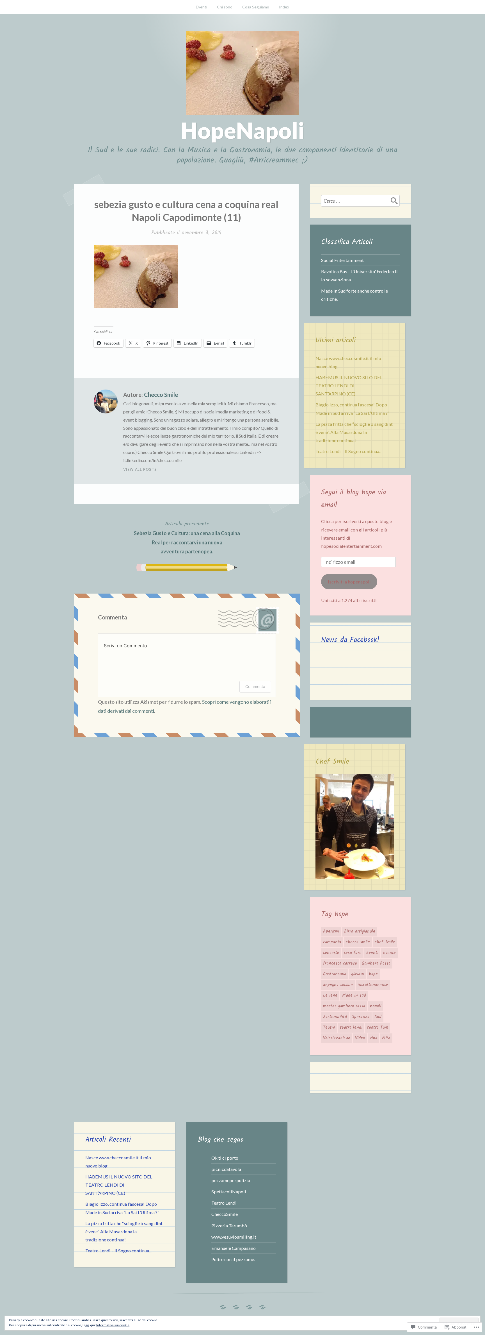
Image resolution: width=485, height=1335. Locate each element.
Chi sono (224, 6)
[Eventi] (222, 1305)
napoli (375, 1006)
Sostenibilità (335, 1016)
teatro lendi (351, 1027)
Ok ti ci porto (224, 1157)
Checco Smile (161, 394)
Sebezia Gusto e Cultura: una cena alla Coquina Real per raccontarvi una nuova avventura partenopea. (187, 537)
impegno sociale (338, 984)
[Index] (262, 1305)
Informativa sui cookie (112, 1325)
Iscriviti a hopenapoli (349, 581)
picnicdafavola (226, 1169)
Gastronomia (334, 974)
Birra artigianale (359, 931)
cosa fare (353, 952)
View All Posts (140, 469)
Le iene (330, 995)
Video (360, 1038)
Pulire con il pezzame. (233, 1259)
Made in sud (354, 995)
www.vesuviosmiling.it (233, 1236)
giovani (357, 974)
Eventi (201, 6)
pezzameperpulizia (230, 1180)
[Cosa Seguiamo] (249, 1305)
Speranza (361, 1016)
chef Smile (385, 942)
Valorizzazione (336, 1038)
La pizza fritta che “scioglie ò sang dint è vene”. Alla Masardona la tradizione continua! (354, 432)
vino (373, 1038)
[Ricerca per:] (360, 200)
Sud (377, 1016)
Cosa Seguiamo (255, 6)
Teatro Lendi (224, 1202)
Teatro (329, 1027)
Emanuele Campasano (233, 1248)
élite (386, 1038)
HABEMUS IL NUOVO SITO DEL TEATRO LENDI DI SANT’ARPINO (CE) (349, 385)
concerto (331, 952)
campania (332, 942)
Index (284, 6)
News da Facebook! (350, 640)
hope (373, 974)
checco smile (358, 942)
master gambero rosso (344, 1006)
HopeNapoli (242, 130)
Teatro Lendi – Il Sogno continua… (349, 451)
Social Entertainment (342, 260)
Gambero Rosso (376, 963)
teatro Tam (377, 1027)
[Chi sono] (236, 1305)
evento (389, 952)
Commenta (255, 686)
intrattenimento (373, 984)
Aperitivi (331, 931)
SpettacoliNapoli (228, 1191)
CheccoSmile (224, 1214)
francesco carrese (340, 963)
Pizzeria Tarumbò (229, 1225)
